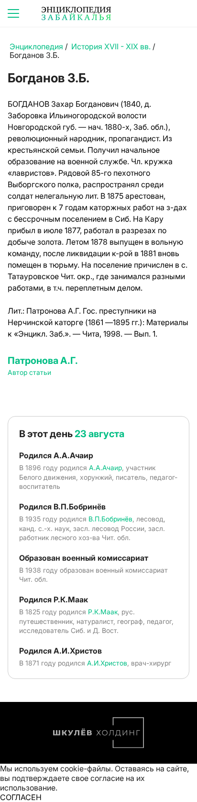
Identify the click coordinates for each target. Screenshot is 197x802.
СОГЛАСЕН (21, 797)
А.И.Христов (107, 663)
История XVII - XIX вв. (111, 46)
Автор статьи (29, 372)
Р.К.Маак (103, 612)
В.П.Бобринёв (110, 519)
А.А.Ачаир (105, 467)
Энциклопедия (36, 46)
